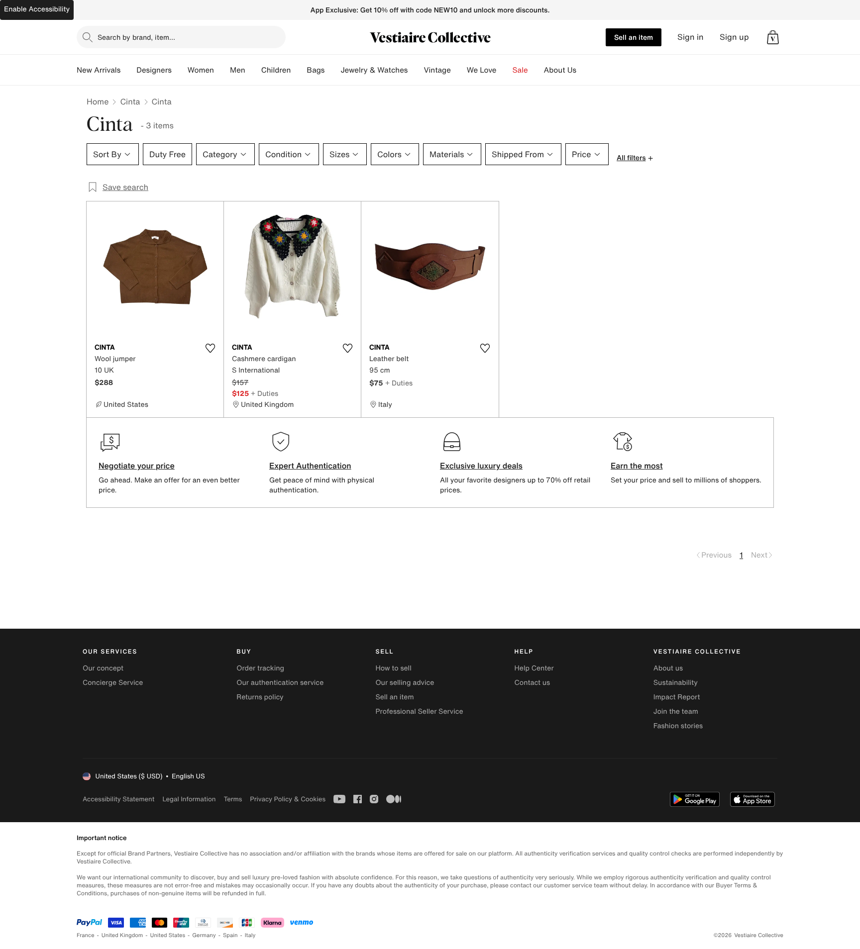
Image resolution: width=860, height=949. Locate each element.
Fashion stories (678, 726)
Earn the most (637, 466)
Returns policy (259, 697)
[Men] (253, 70)
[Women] (222, 70)
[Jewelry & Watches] (416, 70)
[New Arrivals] (128, 70)
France (86, 935)
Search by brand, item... (136, 37)
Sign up (734, 37)
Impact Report (676, 697)
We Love (482, 70)
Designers (154, 70)
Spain (230, 935)
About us (668, 668)
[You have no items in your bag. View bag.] (773, 37)
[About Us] (584, 70)
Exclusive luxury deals (481, 466)
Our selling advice (404, 682)
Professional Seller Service (419, 711)
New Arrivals (98, 70)
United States (168, 935)
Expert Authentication (310, 466)
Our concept (103, 668)
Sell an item (633, 37)
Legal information (188, 799)
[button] (773, 37)
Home (97, 101)
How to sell (393, 668)
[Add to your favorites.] (210, 348)
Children (276, 70)
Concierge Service (113, 682)
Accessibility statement (118, 799)
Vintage (437, 70)
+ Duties (264, 393)
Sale (520, 70)
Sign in (690, 37)
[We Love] (505, 70)
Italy (250, 935)
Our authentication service (279, 682)
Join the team (675, 711)
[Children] (299, 70)
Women (201, 70)
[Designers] (180, 70)
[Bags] (332, 70)
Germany (204, 935)
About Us (560, 70)
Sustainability (675, 682)
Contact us (532, 682)
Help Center (534, 668)
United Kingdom (122, 935)
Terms (232, 799)
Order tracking (260, 668)
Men (237, 70)
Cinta (130, 101)
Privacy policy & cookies (287, 799)
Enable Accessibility (37, 9)
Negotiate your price (137, 466)
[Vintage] (459, 70)
